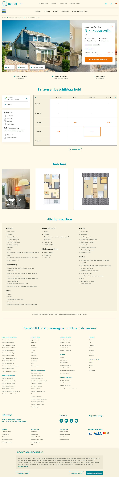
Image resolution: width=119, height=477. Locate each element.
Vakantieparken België (7, 378)
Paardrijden (92, 345)
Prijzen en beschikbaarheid (98, 59)
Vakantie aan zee (64, 347)
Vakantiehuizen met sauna (37, 401)
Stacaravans (34, 355)
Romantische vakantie (65, 365)
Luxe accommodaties (36, 386)
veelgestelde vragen (14, 419)
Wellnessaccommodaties (37, 394)
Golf (90, 342)
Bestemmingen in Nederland (9, 337)
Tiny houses (34, 360)
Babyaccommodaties (36, 373)
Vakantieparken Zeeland (8, 368)
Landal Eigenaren (64, 436)
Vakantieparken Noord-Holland (9, 358)
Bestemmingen (43, 3)
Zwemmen (91, 355)
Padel (90, 347)
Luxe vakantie (63, 360)
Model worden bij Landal (37, 439)
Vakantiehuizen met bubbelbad (39, 399)
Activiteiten (92, 370)
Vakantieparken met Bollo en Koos (68, 388)
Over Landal (34, 431)
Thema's (62, 354)
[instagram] (67, 422)
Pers (32, 444)
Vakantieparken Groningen (8, 353)
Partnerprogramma (35, 442)
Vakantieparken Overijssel (8, 360)
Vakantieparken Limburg (8, 355)
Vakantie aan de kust (65, 340)
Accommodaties (35, 337)
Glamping (62, 357)
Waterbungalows (35, 366)
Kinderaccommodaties (36, 383)
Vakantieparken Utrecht (8, 363)
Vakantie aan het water (65, 345)
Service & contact (75, 3)
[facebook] (62, 422)
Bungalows (34, 342)
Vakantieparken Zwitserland (9, 394)
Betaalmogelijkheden (7, 439)
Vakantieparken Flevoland (8, 345)
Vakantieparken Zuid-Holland (9, 371)
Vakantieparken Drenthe (8, 342)
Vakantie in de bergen (65, 350)
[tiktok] (72, 422)
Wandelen (91, 350)
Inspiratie (53, 3)
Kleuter (91, 362)
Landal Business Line (65, 434)
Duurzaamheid (34, 434)
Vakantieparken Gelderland (8, 350)
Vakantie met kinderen (66, 377)
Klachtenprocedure (7, 442)
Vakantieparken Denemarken (9, 381)
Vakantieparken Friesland (8, 347)
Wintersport (92, 353)
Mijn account (5, 434)
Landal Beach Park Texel (93, 27)
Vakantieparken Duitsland (8, 383)
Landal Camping (64, 431)
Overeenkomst (5, 436)
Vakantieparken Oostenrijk (8, 386)
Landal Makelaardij (64, 439)
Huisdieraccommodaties (37, 378)
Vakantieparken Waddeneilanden (10, 366)
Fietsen (91, 340)
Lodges (33, 350)
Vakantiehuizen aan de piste (38, 391)
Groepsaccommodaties (37, 375)
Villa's (32, 363)
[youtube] (76, 422)
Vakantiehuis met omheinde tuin (39, 381)
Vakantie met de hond (65, 368)
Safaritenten (34, 353)
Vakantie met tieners (65, 385)
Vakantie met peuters (65, 383)
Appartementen (35, 340)
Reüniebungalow (35, 388)
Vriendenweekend (64, 373)
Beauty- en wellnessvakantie (67, 370)
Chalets (33, 345)
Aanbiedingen (63, 3)
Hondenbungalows (36, 407)
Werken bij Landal (35, 436)
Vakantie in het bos (65, 342)
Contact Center (21, 421)
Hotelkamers (34, 347)
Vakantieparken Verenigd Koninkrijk (11, 391)
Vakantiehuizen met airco (37, 404)
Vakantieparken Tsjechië (8, 388)
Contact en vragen (6, 431)
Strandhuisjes (34, 358)
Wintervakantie (64, 362)
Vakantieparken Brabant (8, 340)
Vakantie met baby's (65, 380)
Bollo (90, 368)
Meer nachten (76, 149)
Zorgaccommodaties (36, 396)
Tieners (91, 365)
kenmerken (89, 49)
